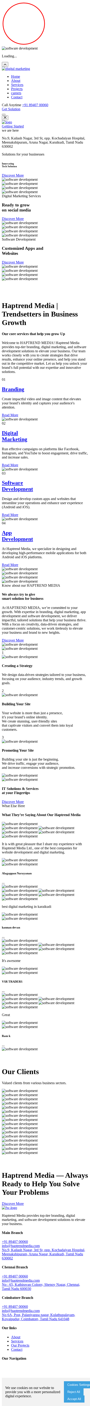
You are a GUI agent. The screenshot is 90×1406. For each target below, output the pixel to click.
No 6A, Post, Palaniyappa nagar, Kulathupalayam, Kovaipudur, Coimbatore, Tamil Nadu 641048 (38, 1317)
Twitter (22, 294)
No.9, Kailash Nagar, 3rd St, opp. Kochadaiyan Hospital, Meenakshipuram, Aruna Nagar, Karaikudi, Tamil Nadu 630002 (43, 1254)
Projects (17, 89)
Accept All (74, 1399)
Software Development (17, 486)
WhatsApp (49, 294)
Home (15, 76)
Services (17, 85)
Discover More (13, 175)
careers (16, 93)
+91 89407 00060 (35, 105)
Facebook (9, 294)
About (15, 81)
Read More (10, 415)
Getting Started (13, 126)
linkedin (34, 294)
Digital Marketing (14, 436)
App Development (17, 536)
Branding (13, 389)
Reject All (73, 1392)
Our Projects (20, 1345)
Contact (16, 97)
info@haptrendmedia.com (21, 1246)
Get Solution (11, 109)
